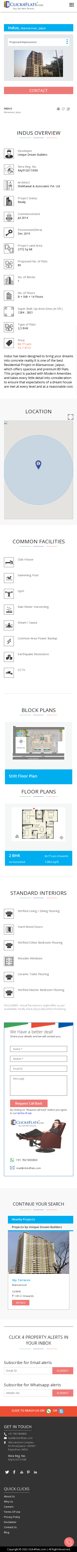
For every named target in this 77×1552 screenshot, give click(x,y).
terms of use (25, 1113)
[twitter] (7, 1474)
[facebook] (14, 1474)
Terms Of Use (12, 1512)
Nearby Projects (23, 1219)
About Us (9, 1496)
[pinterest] (28, 1474)
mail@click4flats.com (28, 1168)
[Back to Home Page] (23, 8)
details (20, 1302)
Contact (38, 90)
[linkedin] (35, 1474)
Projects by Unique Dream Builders (37, 1227)
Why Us (8, 1501)
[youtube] (21, 1474)
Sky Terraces (21, 1280)
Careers (9, 1506)
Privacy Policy (12, 1517)
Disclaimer (10, 1522)
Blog (6, 1532)
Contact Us (10, 1527)
